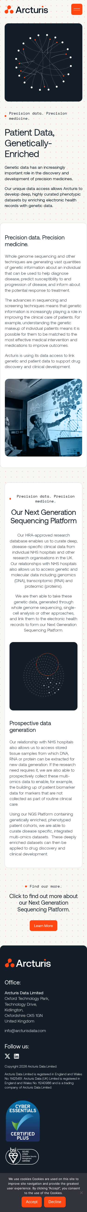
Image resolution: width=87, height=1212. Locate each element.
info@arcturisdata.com (25, 1030)
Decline (54, 1202)
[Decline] (81, 1192)
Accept (31, 1202)
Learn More (43, 925)
